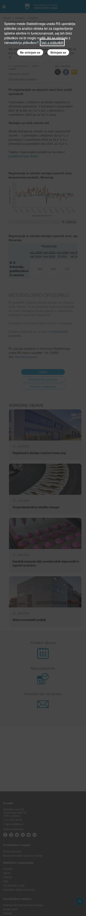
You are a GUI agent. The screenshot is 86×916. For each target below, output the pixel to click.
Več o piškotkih (52, 42)
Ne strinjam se (30, 52)
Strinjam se (58, 52)
